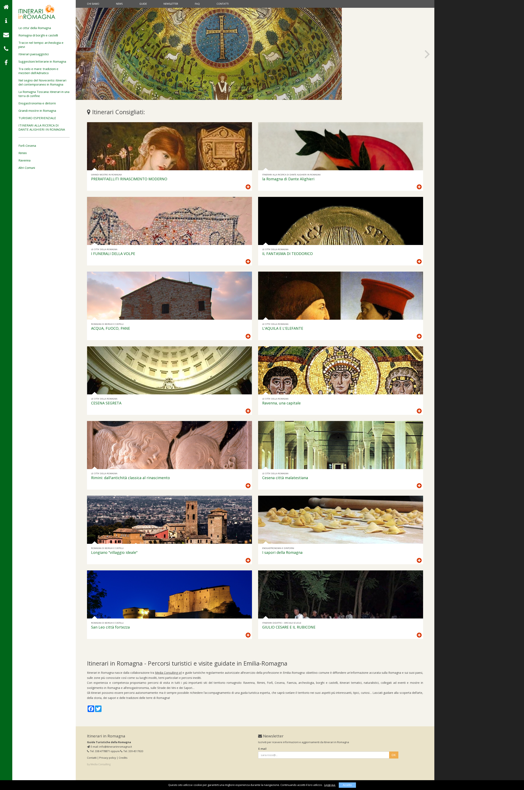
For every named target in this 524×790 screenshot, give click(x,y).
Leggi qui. (330, 785)
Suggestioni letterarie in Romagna (42, 61)
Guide (143, 4)
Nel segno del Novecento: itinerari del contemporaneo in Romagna (42, 82)
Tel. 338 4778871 (100, 751)
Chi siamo (93, 4)
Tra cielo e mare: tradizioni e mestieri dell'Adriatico (38, 71)
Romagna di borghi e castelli (38, 35)
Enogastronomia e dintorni (37, 103)
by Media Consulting (99, 764)
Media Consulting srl (168, 673)
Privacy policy (107, 758)
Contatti (223, 4)
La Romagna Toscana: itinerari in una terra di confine (43, 94)
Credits (123, 758)
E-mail (262, 748)
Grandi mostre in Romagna (37, 110)
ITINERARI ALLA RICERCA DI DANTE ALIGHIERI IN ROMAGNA (41, 127)
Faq (197, 4)
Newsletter (171, 4)
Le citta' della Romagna (34, 28)
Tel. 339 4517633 (133, 751)
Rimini (22, 153)
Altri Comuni (26, 168)
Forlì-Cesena (27, 145)
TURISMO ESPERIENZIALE (37, 118)
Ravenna (24, 160)
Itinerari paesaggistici (33, 54)
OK (394, 755)
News (119, 4)
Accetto (347, 785)
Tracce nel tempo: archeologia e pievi (40, 45)
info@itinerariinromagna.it (115, 746)
